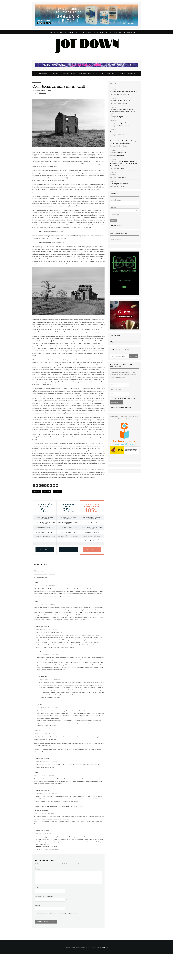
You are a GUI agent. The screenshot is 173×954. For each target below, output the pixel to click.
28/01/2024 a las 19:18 (40, 734)
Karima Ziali (120, 135)
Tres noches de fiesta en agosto (120, 100)
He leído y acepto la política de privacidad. (123, 398)
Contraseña (113, 207)
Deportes (82, 74)
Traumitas (113, 174)
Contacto (112, 32)
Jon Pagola (120, 117)
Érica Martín (120, 186)
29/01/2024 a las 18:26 (42, 761)
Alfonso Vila (42, 93)
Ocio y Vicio (111, 74)
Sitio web (38, 905)
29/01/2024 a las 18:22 (45, 679)
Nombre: (112, 381)
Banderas (113, 132)
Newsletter (131, 32)
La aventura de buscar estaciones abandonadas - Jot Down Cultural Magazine (61, 806)
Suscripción (51, 32)
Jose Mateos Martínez (123, 126)
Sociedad (131, 74)
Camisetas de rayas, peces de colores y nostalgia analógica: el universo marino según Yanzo (122, 112)
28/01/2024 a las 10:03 (42, 629)
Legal (121, 32)
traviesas (57, 491)
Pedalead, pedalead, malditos (119, 184)
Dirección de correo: (116, 389)
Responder (52, 574)
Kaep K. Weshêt (121, 177)
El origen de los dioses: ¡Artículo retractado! (124, 91)
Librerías (103, 32)
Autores (78, 32)
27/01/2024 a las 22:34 (40, 585)
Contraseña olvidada (116, 225)
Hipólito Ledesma (122, 146)
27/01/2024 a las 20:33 (40, 574)
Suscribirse (45, 550)
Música (102, 74)
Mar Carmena (120, 155)
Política (123, 74)
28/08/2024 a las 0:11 (42, 834)
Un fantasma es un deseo (118, 152)
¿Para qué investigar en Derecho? (120, 123)
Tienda (96, 32)
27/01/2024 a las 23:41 (40, 604)
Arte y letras (43, 74)
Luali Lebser (120, 168)
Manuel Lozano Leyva (123, 94)
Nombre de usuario (115, 200)
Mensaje (37, 869)
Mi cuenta (68, 32)
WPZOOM (105, 947)
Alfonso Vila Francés (45, 90)
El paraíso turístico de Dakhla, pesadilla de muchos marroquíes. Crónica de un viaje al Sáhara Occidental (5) (123, 163)
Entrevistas (92, 74)
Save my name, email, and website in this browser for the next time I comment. (57, 914)
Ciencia (55, 74)
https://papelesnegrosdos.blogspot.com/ (47, 846)
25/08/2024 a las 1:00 (40, 813)
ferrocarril (47, 491)
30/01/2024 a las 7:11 (43, 708)
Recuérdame (115, 214)
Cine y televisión (69, 74)
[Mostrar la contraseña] (136, 210)
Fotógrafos (87, 32)
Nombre (37, 887)
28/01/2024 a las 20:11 (43, 654)
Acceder (60, 32)
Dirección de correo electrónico (44, 896)
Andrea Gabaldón (122, 103)
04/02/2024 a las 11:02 (42, 793)
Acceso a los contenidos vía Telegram (120, 407)
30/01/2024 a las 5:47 (40, 775)
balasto (36, 491)
